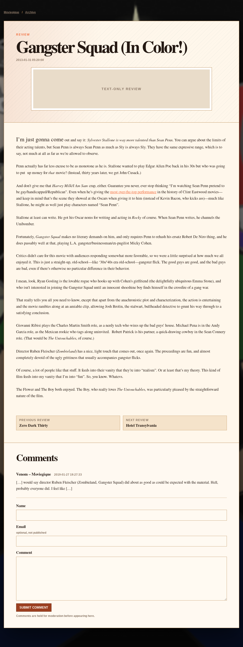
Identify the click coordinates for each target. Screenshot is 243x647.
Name (21, 505)
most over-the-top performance (133, 191)
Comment (24, 552)
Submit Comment (33, 607)
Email (31, 529)
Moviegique (11, 12)
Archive (30, 12)
